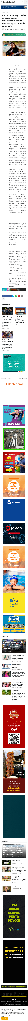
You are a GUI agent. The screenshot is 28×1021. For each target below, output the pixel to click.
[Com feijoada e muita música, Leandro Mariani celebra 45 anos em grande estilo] (6, 869)
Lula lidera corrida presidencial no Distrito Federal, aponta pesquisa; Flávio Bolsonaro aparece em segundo (13, 850)
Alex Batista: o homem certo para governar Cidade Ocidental (18, 684)
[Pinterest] (19, 296)
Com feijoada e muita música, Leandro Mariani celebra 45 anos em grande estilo (19, 869)
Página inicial (5, 12)
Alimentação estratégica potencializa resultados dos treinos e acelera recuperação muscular (19, 879)
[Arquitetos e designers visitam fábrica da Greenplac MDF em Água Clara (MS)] (20, 311)
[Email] (22, 296)
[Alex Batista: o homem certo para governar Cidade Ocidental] (6, 684)
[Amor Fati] (6, 889)
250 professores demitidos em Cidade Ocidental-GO (18, 666)
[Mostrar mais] (3, 298)
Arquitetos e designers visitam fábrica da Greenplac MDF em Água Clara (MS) (20, 319)
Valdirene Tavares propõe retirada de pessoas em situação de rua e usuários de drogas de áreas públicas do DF (7, 344)
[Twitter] (13, 296)
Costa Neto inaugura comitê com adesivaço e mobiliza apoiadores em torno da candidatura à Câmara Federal (7, 321)
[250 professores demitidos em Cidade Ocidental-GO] (6, 666)
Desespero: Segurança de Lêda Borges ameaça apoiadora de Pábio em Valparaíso (13, 645)
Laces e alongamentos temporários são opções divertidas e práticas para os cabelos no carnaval (18, 675)
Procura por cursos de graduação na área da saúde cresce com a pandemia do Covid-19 (18, 658)
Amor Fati (14, 887)
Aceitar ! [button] (5, 1018)
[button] (1, 2)
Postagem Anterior (6, 378)
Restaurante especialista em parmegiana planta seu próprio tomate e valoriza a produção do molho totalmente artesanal (18, 695)
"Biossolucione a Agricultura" (16, 861)
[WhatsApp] (16, 296)
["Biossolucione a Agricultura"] (6, 862)
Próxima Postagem (22, 378)
